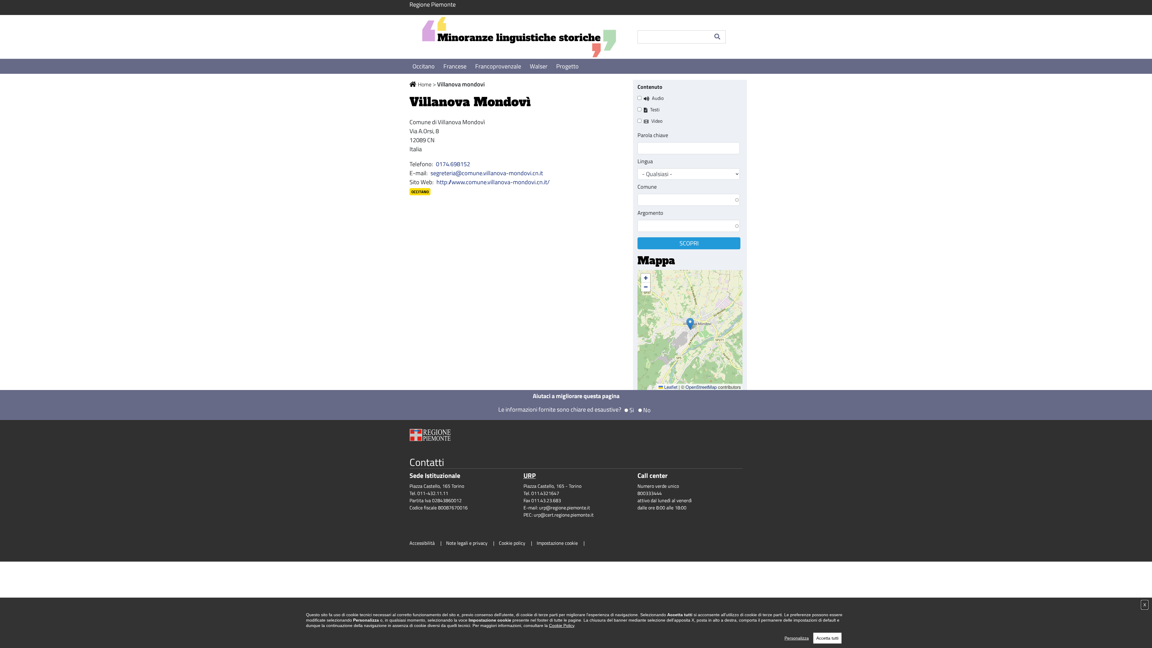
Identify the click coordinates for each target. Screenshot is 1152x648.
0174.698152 (453, 164)
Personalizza (796, 638)
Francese (455, 66)
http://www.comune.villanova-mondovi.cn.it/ (493, 182)
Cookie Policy (561, 625)
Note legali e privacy (467, 543)
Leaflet (670, 387)
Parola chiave (653, 135)
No (647, 410)
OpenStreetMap (701, 387)
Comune (647, 187)
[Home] (519, 37)
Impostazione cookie (557, 543)
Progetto (567, 66)
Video (656, 120)
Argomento (650, 213)
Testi (655, 109)
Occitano (424, 66)
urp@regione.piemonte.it (564, 507)
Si (631, 410)
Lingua (645, 161)
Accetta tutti (827, 638)
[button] (690, 324)
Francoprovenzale (498, 66)
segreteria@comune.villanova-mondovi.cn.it (486, 173)
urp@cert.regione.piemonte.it (564, 514)
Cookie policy (512, 543)
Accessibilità (422, 543)
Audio (658, 98)
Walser (539, 66)
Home (424, 84)
